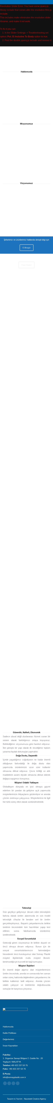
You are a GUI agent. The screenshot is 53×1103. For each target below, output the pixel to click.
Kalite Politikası (9, 1033)
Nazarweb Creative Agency (35, 1099)
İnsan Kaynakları (10, 1045)
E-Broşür (27, 248)
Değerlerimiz (8, 1039)
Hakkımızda (8, 1027)
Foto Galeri (26, 265)
